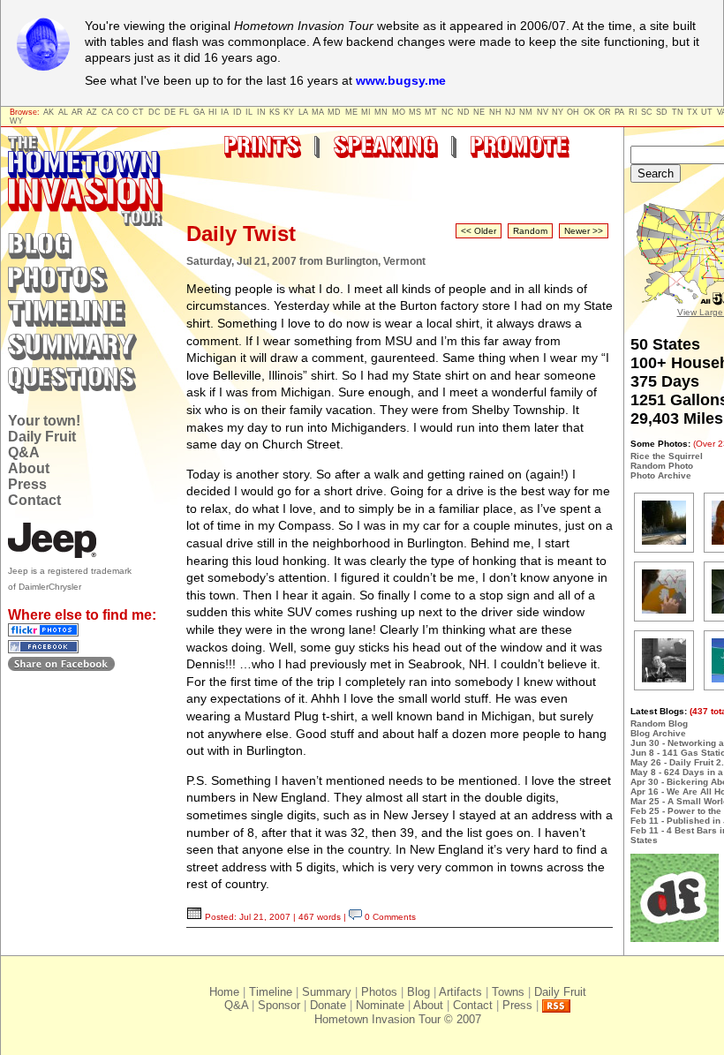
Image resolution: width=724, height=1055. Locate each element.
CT (138, 112)
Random (530, 231)
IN (261, 112)
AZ (92, 112)
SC (646, 112)
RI (633, 112)
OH (573, 112)
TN (677, 112)
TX (692, 112)
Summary (326, 991)
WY (16, 121)
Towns (508, 991)
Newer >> (583, 231)
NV (542, 112)
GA (199, 112)
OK (589, 112)
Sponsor (279, 1005)
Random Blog (659, 723)
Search (655, 173)
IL (249, 112)
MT (431, 112)
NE (479, 112)
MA (318, 112)
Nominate (380, 1005)
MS (415, 112)
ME (351, 112)
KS (274, 112)
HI (212, 112)
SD (661, 112)
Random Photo (661, 466)
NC (447, 112)
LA (303, 112)
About (28, 468)
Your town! (44, 420)
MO (398, 112)
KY (288, 112)
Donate (328, 1005)
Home (224, 991)
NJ (510, 112)
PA (619, 112)
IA (225, 112)
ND (463, 112)
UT (707, 112)
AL (63, 112)
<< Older (478, 231)
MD (334, 112)
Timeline (270, 991)
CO (123, 112)
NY (557, 112)
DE (170, 112)
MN (381, 112)
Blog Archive (658, 733)
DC (154, 112)
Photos (379, 991)
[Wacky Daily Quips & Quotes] (674, 939)
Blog (418, 991)
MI (366, 112)
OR (605, 112)
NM (525, 112)
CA (107, 112)
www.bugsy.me (401, 80)
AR (77, 112)
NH (495, 112)
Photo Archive (660, 475)
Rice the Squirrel (666, 456)
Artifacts (460, 991)
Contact (34, 500)
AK (48, 112)
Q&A (24, 452)
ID (237, 112)
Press (27, 484)
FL (184, 112)
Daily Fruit (42, 436)
